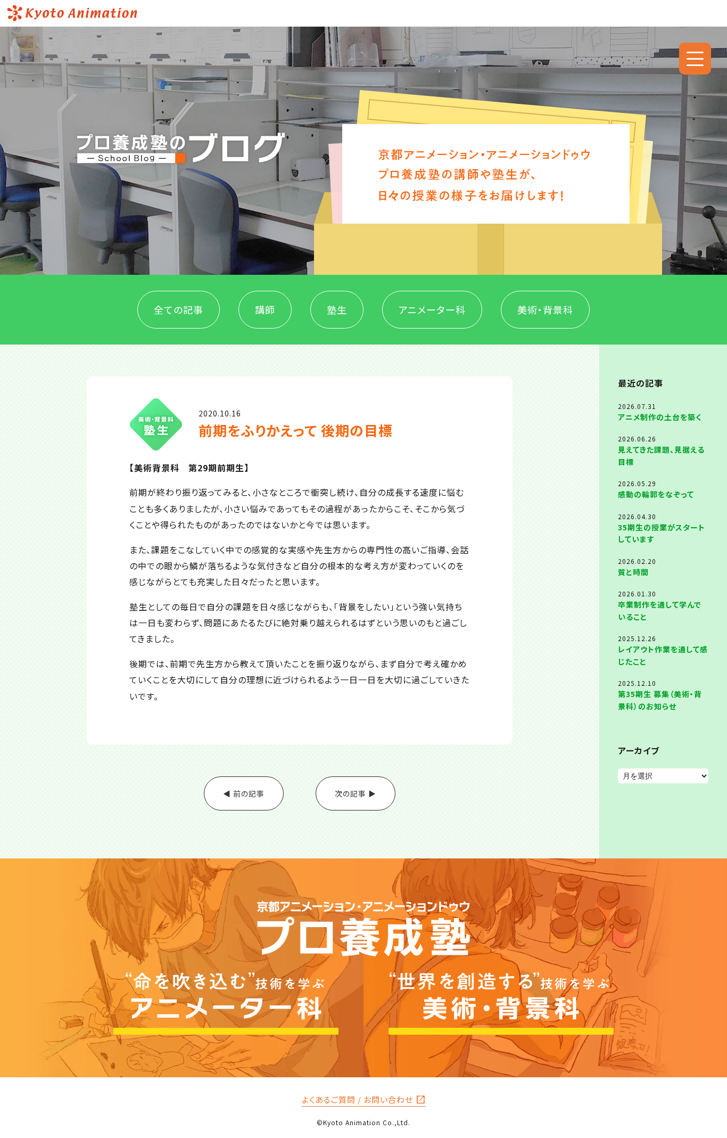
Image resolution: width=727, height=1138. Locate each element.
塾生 (337, 309)
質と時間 (633, 572)
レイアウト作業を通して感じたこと (663, 655)
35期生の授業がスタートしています (661, 533)
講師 (265, 309)
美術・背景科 (545, 309)
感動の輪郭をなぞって (656, 494)
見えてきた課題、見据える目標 (661, 455)
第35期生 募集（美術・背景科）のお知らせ (660, 700)
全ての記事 (178, 309)
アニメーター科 (432, 309)
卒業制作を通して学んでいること (659, 610)
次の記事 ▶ (355, 793)
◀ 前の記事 (244, 793)
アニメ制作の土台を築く (659, 417)
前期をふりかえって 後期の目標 (296, 430)
